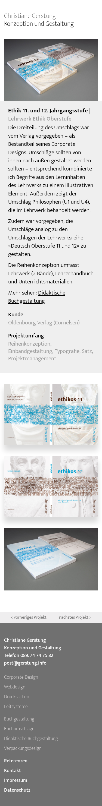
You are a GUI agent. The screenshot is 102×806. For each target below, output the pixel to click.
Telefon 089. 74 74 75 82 (28, 656)
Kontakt (12, 771)
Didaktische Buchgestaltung (36, 297)
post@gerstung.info (25, 663)
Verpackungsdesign (23, 748)
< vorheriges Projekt (29, 617)
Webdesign (14, 687)
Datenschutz (17, 790)
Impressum (15, 780)
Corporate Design (21, 677)
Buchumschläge (19, 729)
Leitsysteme (16, 707)
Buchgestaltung (19, 719)
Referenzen (15, 761)
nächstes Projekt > (75, 617)
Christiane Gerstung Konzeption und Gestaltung (32, 644)
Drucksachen (16, 697)
